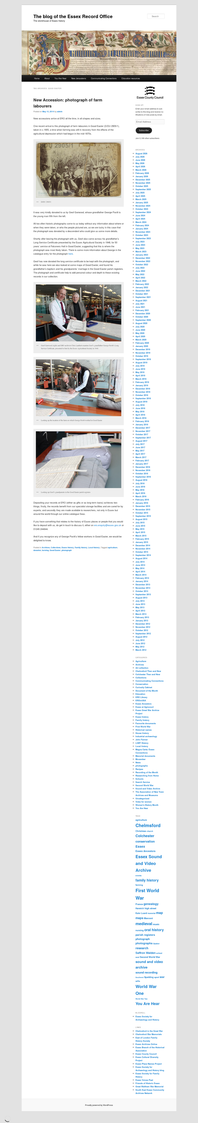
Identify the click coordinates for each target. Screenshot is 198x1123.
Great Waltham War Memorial (150, 1086)
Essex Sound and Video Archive (149, 863)
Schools (139, 778)
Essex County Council (146, 1053)
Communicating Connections (104, 78)
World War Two (142, 999)
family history (147, 880)
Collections (56, 547)
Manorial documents (145, 755)
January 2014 (142, 581)
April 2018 (140, 414)
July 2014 (140, 561)
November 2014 (143, 548)
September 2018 (143, 398)
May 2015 (140, 528)
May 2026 (140, 163)
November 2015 (143, 509)
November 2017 (143, 431)
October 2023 (142, 235)
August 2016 (141, 479)
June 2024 (140, 215)
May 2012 (140, 646)
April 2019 (140, 375)
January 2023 (142, 254)
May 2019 (140, 372)
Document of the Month (147, 690)
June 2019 (140, 368)
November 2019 (143, 352)
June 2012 (140, 643)
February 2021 (142, 310)
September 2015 (143, 516)
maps (139, 918)
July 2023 (140, 241)
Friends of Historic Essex (148, 1083)
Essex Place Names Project (149, 1063)
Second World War (144, 785)
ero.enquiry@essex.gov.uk (107, 525)
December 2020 (143, 313)
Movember (141, 759)
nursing (140, 930)
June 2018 (140, 408)
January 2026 (142, 176)
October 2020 (142, 316)
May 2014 (140, 568)
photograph (67, 550)
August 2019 (141, 362)
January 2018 (142, 424)
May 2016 (140, 489)
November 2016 (143, 470)
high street (150, 908)
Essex (140, 846)
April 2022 (140, 277)
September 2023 (143, 238)
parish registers (145, 935)
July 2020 (140, 326)
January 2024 (142, 228)
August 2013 (141, 597)
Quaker (156, 943)
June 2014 (140, 565)
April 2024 (140, 218)
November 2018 (143, 391)
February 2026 (142, 173)
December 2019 (143, 349)
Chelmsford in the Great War (149, 1030)
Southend (140, 977)
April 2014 (140, 571)
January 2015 (142, 542)
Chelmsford (148, 825)
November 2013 (143, 587)
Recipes (139, 769)
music (156, 924)
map (159, 912)
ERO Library (141, 697)
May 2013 (140, 607)
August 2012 (141, 636)
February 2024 (142, 225)
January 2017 (142, 463)
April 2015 (140, 532)
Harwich (140, 908)
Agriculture (141, 661)
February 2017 (142, 460)
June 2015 (140, 525)
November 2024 (143, 205)
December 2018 (143, 388)
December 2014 (143, 545)
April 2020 (140, 336)
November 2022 (143, 261)
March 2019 (141, 378)
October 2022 (142, 264)
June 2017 (140, 447)
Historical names (144, 729)
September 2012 (143, 633)
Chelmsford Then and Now (148, 671)
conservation (145, 841)
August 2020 (141, 323)
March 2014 (141, 574)
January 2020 (142, 346)
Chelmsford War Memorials (149, 1034)
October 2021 (142, 293)
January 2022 (142, 287)
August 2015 (141, 519)
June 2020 (140, 329)
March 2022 (141, 280)
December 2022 (143, 257)
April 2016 (140, 493)
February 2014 (142, 577)
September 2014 (143, 555)
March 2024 (141, 222)
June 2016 (140, 486)
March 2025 (141, 199)
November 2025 (143, 182)
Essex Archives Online (146, 1044)
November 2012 (143, 627)
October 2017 (142, 434)
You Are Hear (60, 78)
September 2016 (143, 476)
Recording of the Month (147, 772)
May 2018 (140, 411)
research (142, 948)
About (47, 78)
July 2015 (140, 522)
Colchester (145, 835)
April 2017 (140, 453)
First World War (143, 726)
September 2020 (143, 319)
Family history (81, 547)
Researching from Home (147, 775)
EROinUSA (141, 700)
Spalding (149, 977)
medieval (144, 923)
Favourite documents (146, 723)
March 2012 (141, 649)
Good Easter (55, 550)
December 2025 (143, 179)
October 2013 (142, 591)
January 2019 (142, 385)
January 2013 (142, 620)
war (162, 977)
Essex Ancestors (143, 703)
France (139, 904)
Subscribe (144, 130)
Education (140, 693)
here (70, 253)
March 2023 (141, 251)
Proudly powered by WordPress (99, 1105)
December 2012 (143, 623)
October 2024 (142, 208)
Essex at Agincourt (145, 706)
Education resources (131, 78)
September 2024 (143, 212)
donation (37, 550)
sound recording (146, 972)
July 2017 (140, 444)
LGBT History (142, 742)
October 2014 (142, 551)
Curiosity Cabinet (144, 687)
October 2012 (142, 630)
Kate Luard (141, 913)
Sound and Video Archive (148, 788)
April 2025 (140, 195)
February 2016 (142, 499)
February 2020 (142, 342)
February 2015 (142, 538)
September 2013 (143, 594)
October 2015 (142, 512)
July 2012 (140, 640)
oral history (154, 929)
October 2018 (142, 395)
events (139, 875)
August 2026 (141, 153)
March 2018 (141, 417)
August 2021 (141, 300)
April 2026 (140, 166)
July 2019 (140, 365)
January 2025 (142, 202)
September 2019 (143, 359)
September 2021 (143, 297)
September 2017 (143, 437)
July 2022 (140, 267)
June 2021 (140, 306)
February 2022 (142, 284)
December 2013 (143, 584)
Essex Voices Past (144, 1079)
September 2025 (143, 189)
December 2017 (143, 427)
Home (36, 78)
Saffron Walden (146, 953)
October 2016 (142, 473)
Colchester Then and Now (148, 674)
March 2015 (141, 535)
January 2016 (142, 502)
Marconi (148, 918)
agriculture (112, 547)
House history (142, 733)
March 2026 (141, 169)
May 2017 (140, 450)
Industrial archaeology (146, 736)
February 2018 (142, 421)
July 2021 (140, 303)
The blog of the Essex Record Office (73, 16)
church (150, 831)
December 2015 (143, 506)
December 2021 (143, 290)
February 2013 (142, 617)
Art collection (142, 667)
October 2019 (142, 355)
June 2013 (140, 604)
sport (156, 977)
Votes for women (144, 801)
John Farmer (142, 739)
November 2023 (143, 231)
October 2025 (142, 186)
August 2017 (141, 440)
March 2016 (141, 496)
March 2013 (141, 614)
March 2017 (141, 457)
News (138, 762)
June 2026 (140, 159)
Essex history (68, 547)
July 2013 (140, 600)
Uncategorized (142, 798)
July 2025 (140, 192)
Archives (46, 547)
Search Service (143, 782)
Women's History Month (147, 804)
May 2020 (140, 333)
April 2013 (140, 610)
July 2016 (140, 483)
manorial (151, 913)
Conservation (142, 684)
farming (45, 550)
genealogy (151, 904)
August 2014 (141, 558)
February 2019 (142, 382)
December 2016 (143, 466)
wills (138, 981)
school (159, 953)
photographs (142, 765)
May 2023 (140, 248)
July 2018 (140, 405)
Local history (94, 547)
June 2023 (140, 244)
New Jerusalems (78, 78)
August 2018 (141, 401)
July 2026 (140, 156)
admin (59, 111)
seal (137, 957)
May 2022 (140, 274)
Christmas (141, 831)
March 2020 (141, 339)
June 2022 (140, 270)
